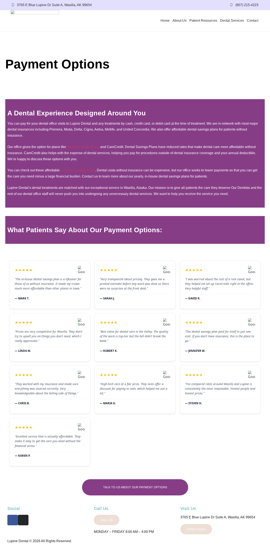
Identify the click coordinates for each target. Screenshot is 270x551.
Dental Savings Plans (83, 147)
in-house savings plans (78, 170)
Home (165, 20)
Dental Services (232, 20)
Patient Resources (203, 20)
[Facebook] (12, 520)
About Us (179, 20)
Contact (252, 20)
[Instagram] (23, 520)
